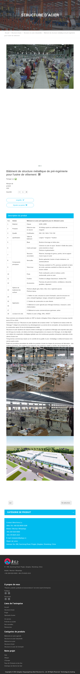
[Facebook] (5, 593)
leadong (72, 672)
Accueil (6, 607)
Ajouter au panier (19, 205)
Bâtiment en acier (9, 641)
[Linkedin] (9, 593)
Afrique (6, 657)
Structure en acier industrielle (13, 638)
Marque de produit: (9, 185)
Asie (5, 655)
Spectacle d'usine (9, 615)
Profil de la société (10, 621)
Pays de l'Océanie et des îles (13, 663)
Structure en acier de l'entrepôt (14, 647)
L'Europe (7, 660)
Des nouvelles (8, 624)
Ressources (8, 627)
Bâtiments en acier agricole (12, 636)
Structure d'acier (9, 610)
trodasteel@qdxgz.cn (19, 538)
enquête (19, 200)
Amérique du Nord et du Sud (13, 666)
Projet (6, 612)
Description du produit (17, 215)
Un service (7, 619)
